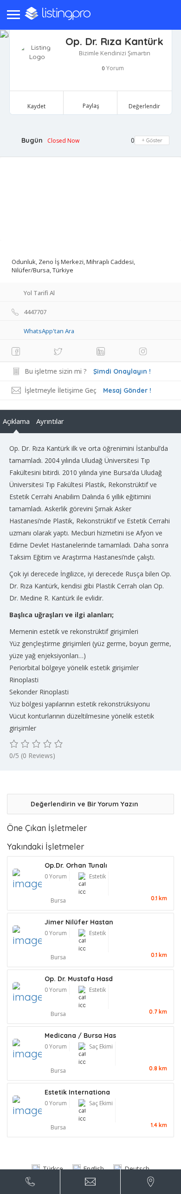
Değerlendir (144, 106)
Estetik (97, 876)
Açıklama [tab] (16, 421)
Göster (153, 140)
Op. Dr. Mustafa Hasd (79, 979)
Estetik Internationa (77, 1092)
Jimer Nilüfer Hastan (79, 922)
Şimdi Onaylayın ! (122, 371)
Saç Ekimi (101, 1046)
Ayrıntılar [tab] (50, 421)
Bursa (58, 900)
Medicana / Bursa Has (80, 1035)
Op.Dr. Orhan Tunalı (76, 865)
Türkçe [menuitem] (53, 1168)
